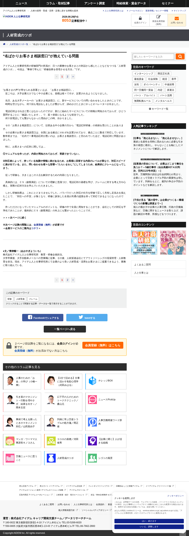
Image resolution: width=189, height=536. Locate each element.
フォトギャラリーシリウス (99, 486)
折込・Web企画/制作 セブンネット (104, 495)
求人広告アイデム (26, 486)
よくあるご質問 (142, 264)
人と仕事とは (141, 272)
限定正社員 (164, 73)
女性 (136, 84)
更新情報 (149, 10)
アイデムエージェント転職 (52, 490)
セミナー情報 (162, 10)
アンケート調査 (94, 3)
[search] (180, 56)
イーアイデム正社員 (74, 486)
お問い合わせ (177, 22)
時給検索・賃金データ (131, 3)
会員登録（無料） (43, 224)
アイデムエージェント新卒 (29, 490)
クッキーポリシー (175, 496)
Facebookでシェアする (46, 318)
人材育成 (20, 299)
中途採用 (169, 84)
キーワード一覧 (160, 109)
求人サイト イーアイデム (50, 486)
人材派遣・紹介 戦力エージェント (70, 495)
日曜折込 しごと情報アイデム (127, 486)
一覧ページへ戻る (64, 329)
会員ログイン (140, 22)
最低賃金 (139, 79)
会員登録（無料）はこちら (102, 345)
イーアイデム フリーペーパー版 (158, 486)
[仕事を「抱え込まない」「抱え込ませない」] (157, 138)
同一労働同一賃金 (143, 90)
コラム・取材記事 (58, 3)
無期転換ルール (142, 101)
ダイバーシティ (152, 84)
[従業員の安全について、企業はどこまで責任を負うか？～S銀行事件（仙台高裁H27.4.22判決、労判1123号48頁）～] (158, 167)
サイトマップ (180, 10)
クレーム (33, 299)
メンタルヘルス (163, 101)
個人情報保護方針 (66, 510)
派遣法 (170, 90)
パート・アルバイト (144, 95)
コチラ (34, 228)
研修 (10, 299)
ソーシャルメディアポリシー (95, 510)
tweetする (90, 318)
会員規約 (100, 504)
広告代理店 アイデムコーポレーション (34, 495)
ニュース (21, 3)
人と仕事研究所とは (114, 10)
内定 (160, 90)
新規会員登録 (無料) (158, 22)
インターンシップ (143, 73)
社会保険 (153, 79)
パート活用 (166, 95)
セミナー (168, 3)
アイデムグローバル (77, 490)
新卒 (174, 79)
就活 (164, 79)
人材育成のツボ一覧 (19, 44)
